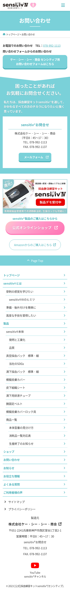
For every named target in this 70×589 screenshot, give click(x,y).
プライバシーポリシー (22, 509)
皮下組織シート (15, 387)
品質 (11, 348)
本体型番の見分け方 (21, 428)
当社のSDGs (16, 364)
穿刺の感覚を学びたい (19, 291)
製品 (6, 323)
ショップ (8, 451)
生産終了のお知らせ (21, 443)
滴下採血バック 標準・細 (22, 372)
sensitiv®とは (12, 283)
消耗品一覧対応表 (20, 436)
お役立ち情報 (11, 476)
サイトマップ (16, 502)
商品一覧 (11, 420)
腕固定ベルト (14, 404)
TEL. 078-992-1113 (35, 142)
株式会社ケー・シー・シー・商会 (32, 524)
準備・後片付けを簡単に (21, 307)
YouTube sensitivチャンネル (35, 574)
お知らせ (8, 468)
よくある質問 (11, 484)
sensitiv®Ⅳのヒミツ (22, 299)
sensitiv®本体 (15, 331)
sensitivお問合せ (35, 542)
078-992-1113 (51, 45)
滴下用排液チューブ (18, 395)
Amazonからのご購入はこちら (33, 245)
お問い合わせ (11, 460)
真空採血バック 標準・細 (22, 356)
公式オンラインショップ (31, 227)
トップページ (12, 34)
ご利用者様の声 (12, 492)
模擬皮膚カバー (15, 380)
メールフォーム (33, 157)
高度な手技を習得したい (21, 315)
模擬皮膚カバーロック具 (21, 412)
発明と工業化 (17, 340)
